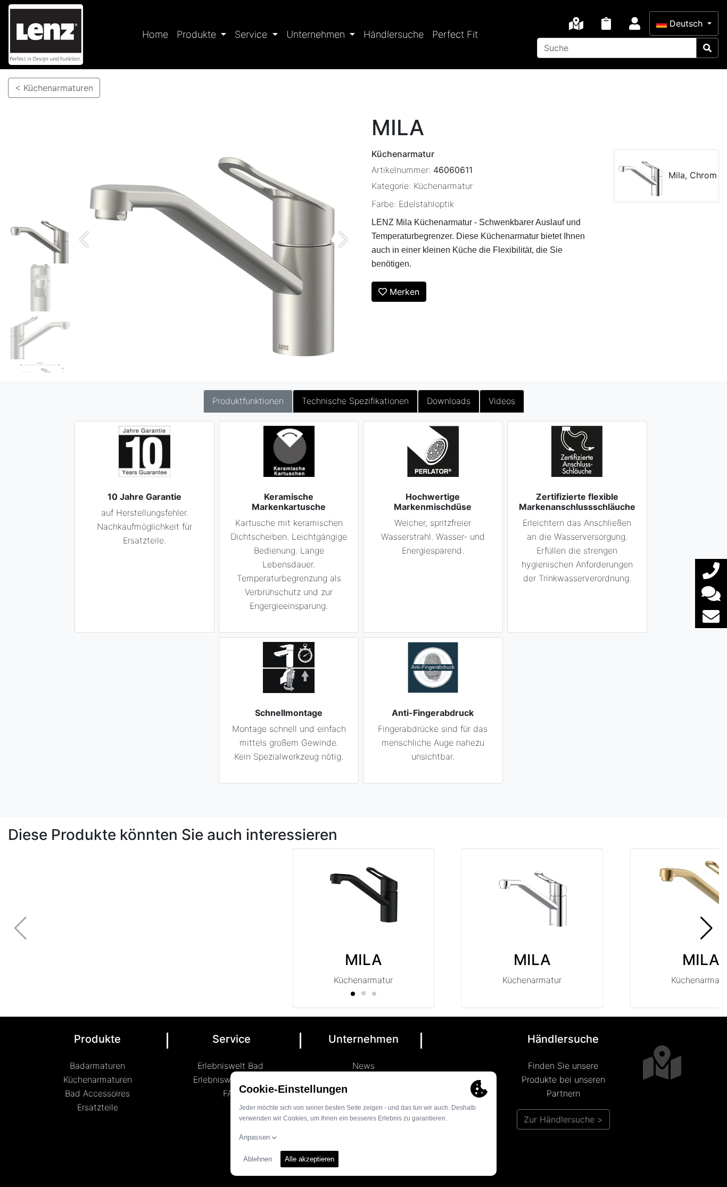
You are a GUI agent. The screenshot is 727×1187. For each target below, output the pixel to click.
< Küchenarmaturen (54, 88)
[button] (706, 928)
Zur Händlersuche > (563, 1119)
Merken (403, 291)
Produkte (198, 34)
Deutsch (686, 23)
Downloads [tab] (448, 400)
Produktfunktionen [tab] (248, 400)
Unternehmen (317, 34)
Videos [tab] (502, 400)
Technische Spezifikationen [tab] (355, 400)
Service (252, 34)
